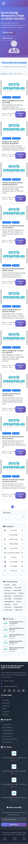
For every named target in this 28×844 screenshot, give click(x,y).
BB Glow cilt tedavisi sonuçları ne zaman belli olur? (13, 480)
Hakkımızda (5, 706)
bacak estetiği (17, 587)
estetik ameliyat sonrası (10, 593)
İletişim (4, 709)
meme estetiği (7, 598)
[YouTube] (23, 690)
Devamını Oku (20, 114)
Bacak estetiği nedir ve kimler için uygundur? (13, 351)
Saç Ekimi (17, 557)
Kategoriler (9, 38)
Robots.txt (5, 714)
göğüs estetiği (7, 596)
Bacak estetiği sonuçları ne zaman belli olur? (14, 757)
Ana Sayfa (4, 73)
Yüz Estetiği (16, 566)
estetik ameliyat (8, 587)
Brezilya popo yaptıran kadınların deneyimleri (10, 142)
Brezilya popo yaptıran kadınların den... (15, 641)
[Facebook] (4, 690)
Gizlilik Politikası (5, 838)
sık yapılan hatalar (18, 596)
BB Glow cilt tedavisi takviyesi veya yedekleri (13, 226)
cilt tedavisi (7, 584)
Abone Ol (15, 824)
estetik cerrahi (18, 609)
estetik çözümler (17, 590)
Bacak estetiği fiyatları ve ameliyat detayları (11, 310)
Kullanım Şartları (15, 838)
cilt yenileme (7, 604)
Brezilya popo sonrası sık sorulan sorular (11, 394)
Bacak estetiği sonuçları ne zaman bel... (16, 622)
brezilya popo (7, 590)
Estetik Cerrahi (16, 539)
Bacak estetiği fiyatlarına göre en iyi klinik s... (14, 784)
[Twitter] (9, 690)
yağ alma (18, 601)
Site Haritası (6, 711)
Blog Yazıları (9, 32)
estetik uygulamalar (9, 601)
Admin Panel (24, 838)
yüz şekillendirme (18, 598)
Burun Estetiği (16, 535)
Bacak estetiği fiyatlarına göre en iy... (16, 635)
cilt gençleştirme (18, 607)
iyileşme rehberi (8, 609)
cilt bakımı (21, 593)
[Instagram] (14, 690)
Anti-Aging (16, 530)
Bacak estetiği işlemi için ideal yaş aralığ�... (14, 771)
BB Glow (14, 584)
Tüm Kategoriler (7, 742)
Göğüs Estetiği (16, 544)
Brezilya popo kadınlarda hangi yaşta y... (16, 648)
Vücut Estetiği (16, 561)
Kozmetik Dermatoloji (15, 553)
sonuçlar (15, 604)
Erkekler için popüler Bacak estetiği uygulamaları (12, 183)
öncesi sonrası (8, 607)
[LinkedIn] (18, 690)
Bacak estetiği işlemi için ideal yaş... (16, 628)
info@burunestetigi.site (10, 686)
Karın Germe (16, 548)
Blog (10, 73)
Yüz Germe (16, 570)
